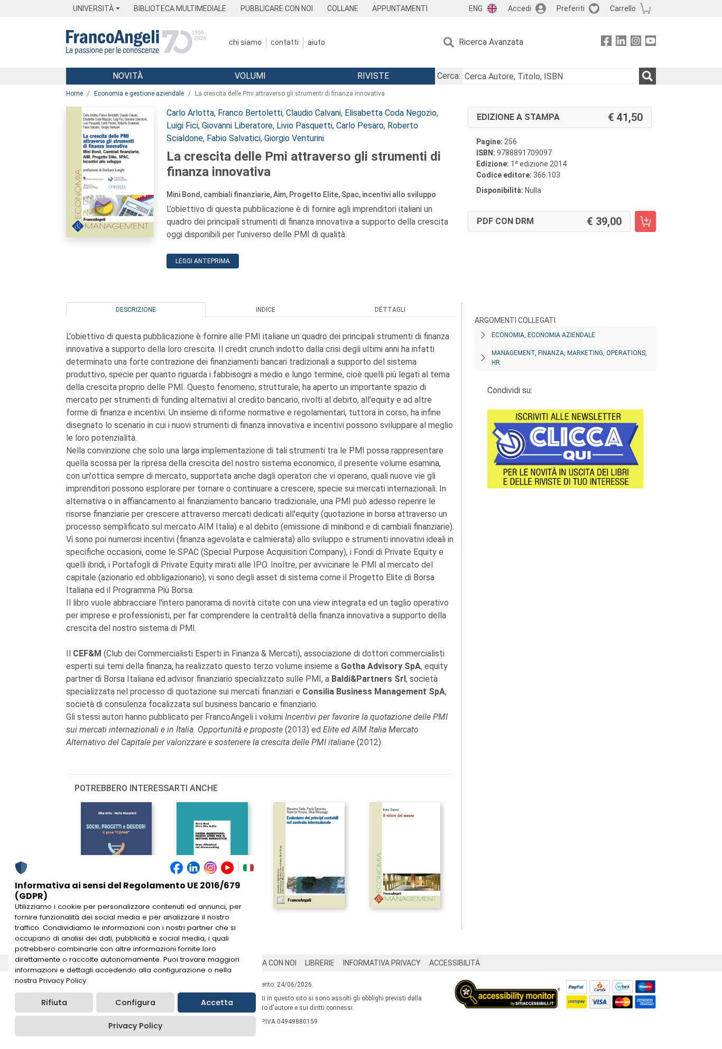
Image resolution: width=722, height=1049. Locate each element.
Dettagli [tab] (390, 309)
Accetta (217, 1002)
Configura (135, 1002)
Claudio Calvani (313, 113)
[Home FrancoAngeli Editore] (136, 42)
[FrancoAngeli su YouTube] (650, 42)
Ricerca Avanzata (491, 42)
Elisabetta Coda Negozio (391, 113)
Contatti (285, 42)
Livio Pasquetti (304, 125)
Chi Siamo (245, 42)
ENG (476, 8)
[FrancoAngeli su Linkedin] (621, 42)
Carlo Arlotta (190, 113)
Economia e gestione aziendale (139, 93)
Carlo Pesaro (360, 125)
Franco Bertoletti (250, 113)
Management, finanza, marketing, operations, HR (569, 357)
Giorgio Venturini (294, 138)
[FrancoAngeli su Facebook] (606, 42)
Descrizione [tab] (136, 309)
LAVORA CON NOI (268, 963)
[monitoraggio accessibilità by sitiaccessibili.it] (507, 986)
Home (74, 93)
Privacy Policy (135, 1025)
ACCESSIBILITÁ (454, 963)
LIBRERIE (320, 963)
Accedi (519, 8)
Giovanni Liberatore (237, 125)
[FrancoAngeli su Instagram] (636, 42)
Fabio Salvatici (234, 138)
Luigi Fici (182, 125)
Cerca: (448, 76)
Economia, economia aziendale (543, 335)
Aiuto (316, 42)
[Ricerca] (647, 76)
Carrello (623, 8)
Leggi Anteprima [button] (202, 261)
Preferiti (571, 8)
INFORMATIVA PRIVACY (382, 963)
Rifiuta (54, 1002)
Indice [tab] (265, 309)
